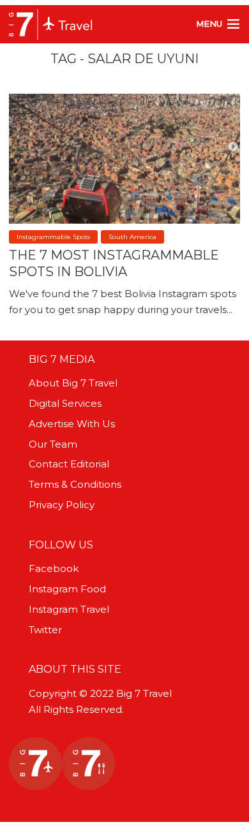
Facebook (54, 568)
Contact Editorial (69, 464)
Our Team (53, 444)
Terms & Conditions (75, 484)
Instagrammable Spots (53, 237)
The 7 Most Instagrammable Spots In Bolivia (114, 263)
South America (132, 237)
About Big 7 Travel (73, 383)
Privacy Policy (61, 505)
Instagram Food (67, 589)
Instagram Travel (69, 609)
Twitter (45, 630)
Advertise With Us (72, 424)
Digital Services (65, 403)
